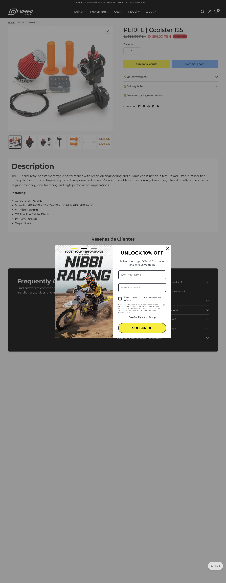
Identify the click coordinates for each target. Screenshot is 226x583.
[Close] (167, 249)
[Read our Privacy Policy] (164, 305)
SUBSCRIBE (142, 328)
